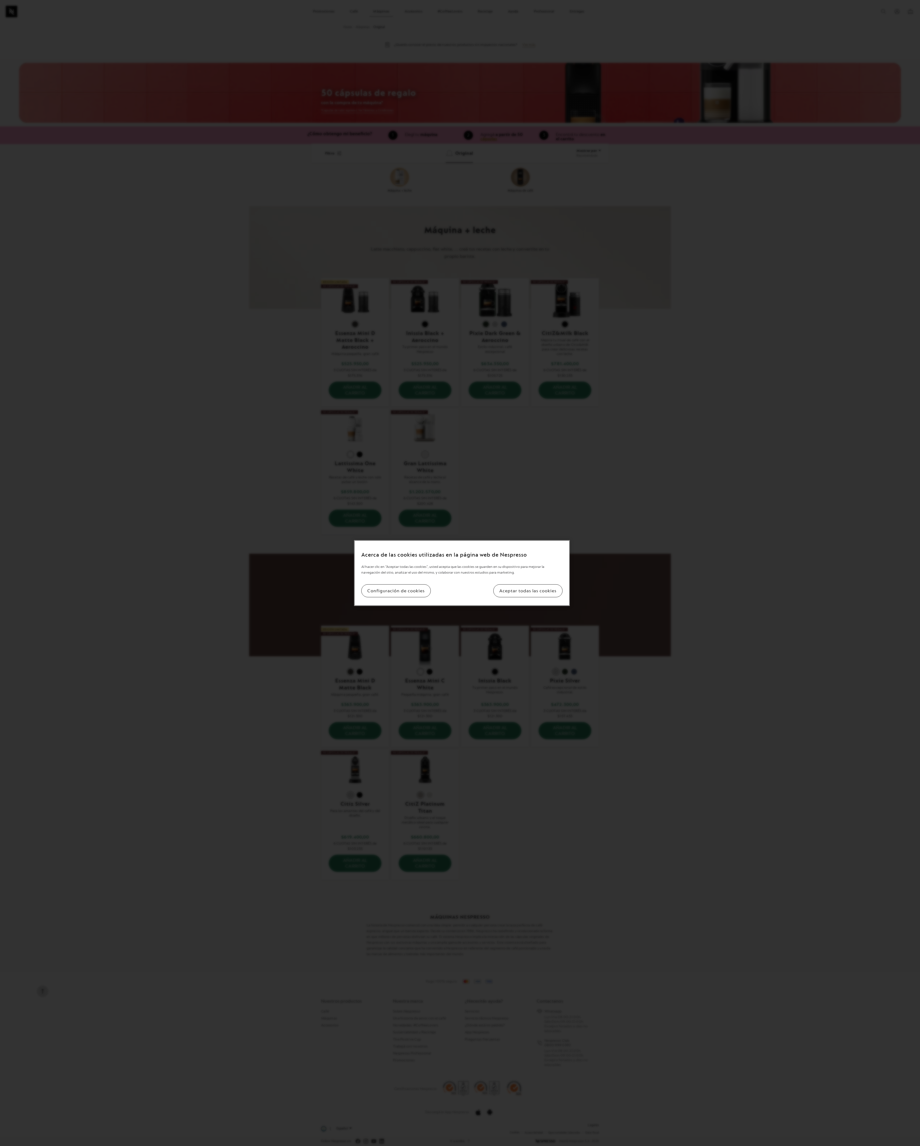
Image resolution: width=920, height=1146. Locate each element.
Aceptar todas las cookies (528, 591)
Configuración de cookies (396, 591)
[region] (462, 573)
